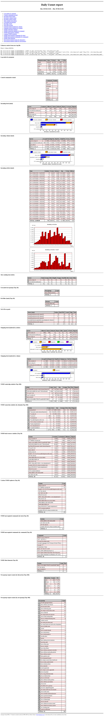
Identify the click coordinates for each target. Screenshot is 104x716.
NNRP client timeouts (9, 38)
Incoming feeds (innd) (9, 16)
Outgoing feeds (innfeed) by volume (13, 28)
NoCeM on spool (8, 25)
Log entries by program (10, 13)
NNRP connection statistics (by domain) (14, 31)
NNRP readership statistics (11, 29)
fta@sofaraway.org (40, 714)
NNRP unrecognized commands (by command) (16, 37)
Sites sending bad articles (10, 21)
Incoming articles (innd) (10, 19)
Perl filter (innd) (8, 23)
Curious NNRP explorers (10, 34)
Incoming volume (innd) (10, 18)
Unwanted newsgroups (10, 22)
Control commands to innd (11, 15)
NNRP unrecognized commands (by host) (14, 35)
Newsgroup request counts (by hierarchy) (14, 40)
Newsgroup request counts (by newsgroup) (15, 41)
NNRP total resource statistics (11, 32)
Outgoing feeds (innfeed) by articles (13, 26)
